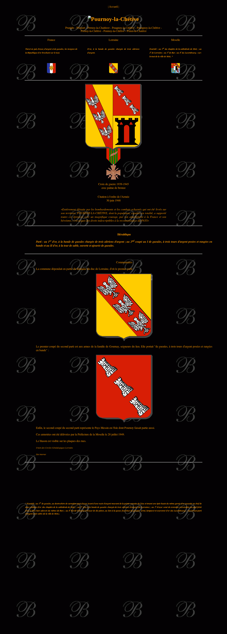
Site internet (41, 454)
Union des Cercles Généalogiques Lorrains (54, 447)
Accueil (113, 6)
